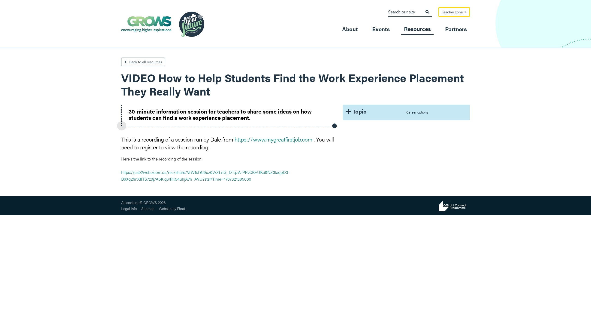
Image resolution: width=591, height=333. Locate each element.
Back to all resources (145, 62)
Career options (417, 112)
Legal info (129, 208)
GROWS (162, 24)
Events (381, 29)
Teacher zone (453, 12)
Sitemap (147, 208)
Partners (456, 29)
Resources (417, 29)
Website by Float (172, 208)
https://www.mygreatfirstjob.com (273, 139)
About (350, 29)
